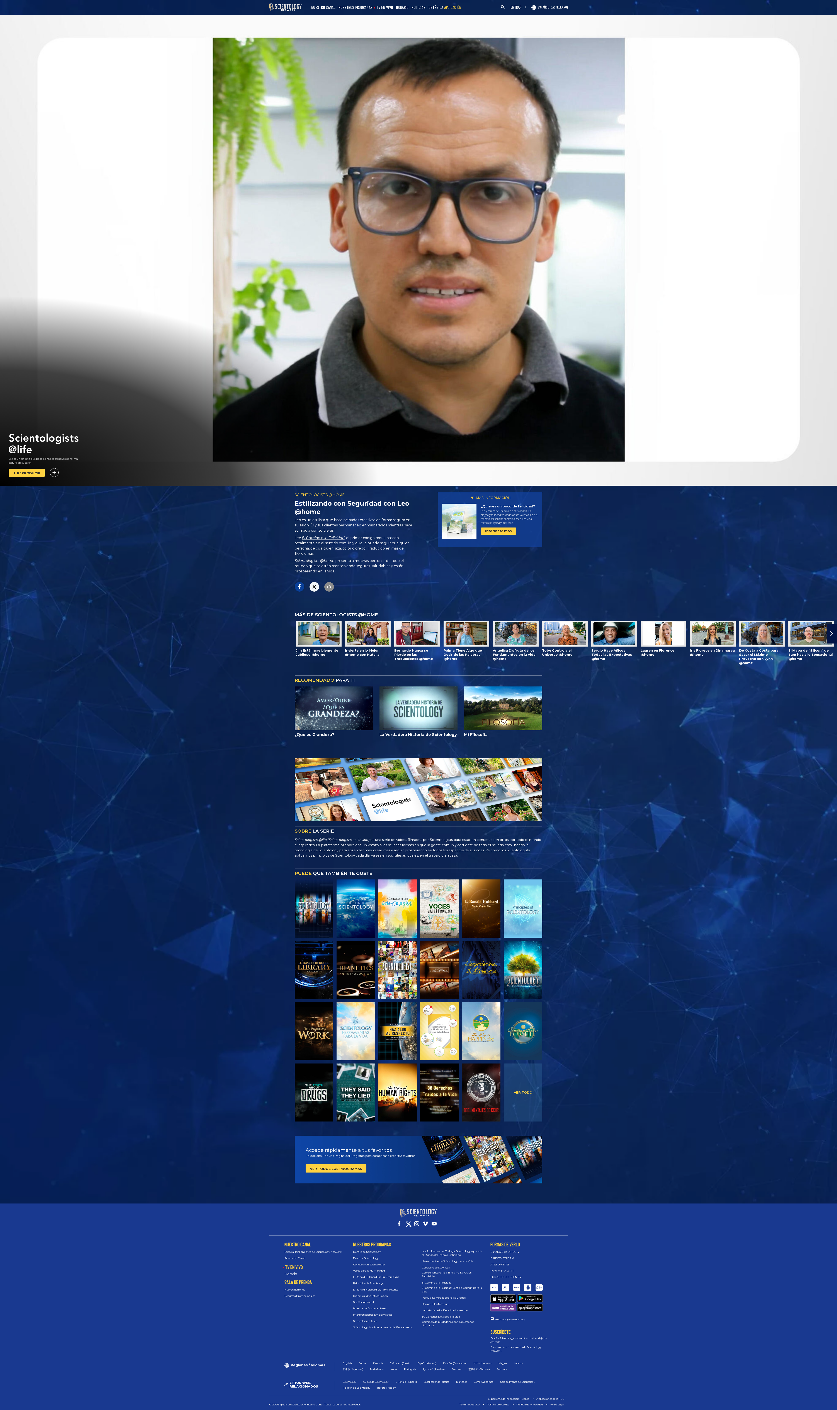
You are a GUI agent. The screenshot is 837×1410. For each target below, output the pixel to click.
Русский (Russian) (434, 1369)
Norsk (393, 1369)
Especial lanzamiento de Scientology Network (313, 1251)
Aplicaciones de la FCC (550, 1398)
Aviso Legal (557, 1404)
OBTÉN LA (445, 7)
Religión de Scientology (356, 1387)
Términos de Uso (469, 1404)
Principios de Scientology (368, 1283)
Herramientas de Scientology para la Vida (447, 1261)
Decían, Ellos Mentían (435, 1304)
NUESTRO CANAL (323, 7)
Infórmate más (498, 531)
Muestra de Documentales (369, 1308)
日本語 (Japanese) (353, 1369)
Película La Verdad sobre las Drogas (444, 1297)
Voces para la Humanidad (369, 1270)
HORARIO (402, 7)
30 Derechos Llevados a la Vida (441, 1316)
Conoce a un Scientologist (369, 1264)
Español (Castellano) (454, 1363)
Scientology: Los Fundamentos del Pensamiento (383, 1327)
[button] (5, 634)
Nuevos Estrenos (294, 1289)
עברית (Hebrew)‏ (482, 1363)
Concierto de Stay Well (436, 1267)
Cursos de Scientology (375, 1381)
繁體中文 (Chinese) (479, 1369)
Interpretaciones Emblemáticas (372, 1314)
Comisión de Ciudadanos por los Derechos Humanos (448, 1323)
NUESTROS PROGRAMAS (356, 7)
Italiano (518, 1363)
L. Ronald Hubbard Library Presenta (375, 1289)
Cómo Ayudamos (483, 1381)
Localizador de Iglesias (436, 1381)
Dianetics (461, 1381)
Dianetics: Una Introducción (370, 1295)
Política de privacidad (529, 1404)
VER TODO (523, 1092)
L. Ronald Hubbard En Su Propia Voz (376, 1277)
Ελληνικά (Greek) (400, 1363)
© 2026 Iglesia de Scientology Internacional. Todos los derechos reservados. (315, 1404)
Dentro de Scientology (367, 1251)
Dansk (362, 1363)
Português (410, 1369)
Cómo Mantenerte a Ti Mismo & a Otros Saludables (446, 1274)
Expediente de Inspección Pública (508, 1398)
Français (502, 1369)
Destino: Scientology (366, 1258)
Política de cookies (498, 1404)
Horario (290, 1274)
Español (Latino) (426, 1363)
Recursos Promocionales (299, 1295)
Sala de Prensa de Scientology (517, 1381)
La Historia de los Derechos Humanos (445, 1310)
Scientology (349, 1381)
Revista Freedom (386, 1387)
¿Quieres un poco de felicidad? (508, 506)
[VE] (523, 908)
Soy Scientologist (363, 1302)
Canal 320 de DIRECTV (504, 1251)
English (347, 1363)
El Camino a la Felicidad (323, 538)
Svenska (456, 1369)
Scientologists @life (365, 1321)
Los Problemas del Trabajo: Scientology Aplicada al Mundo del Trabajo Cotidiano (452, 1253)
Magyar (502, 1363)
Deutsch (378, 1363)
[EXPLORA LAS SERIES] (314, 908)
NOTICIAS (418, 7)
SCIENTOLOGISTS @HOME (320, 495)
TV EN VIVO (384, 7)
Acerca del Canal (294, 1258)
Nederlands (376, 1369)
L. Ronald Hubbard (406, 1381)
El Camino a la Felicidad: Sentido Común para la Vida (452, 1289)
